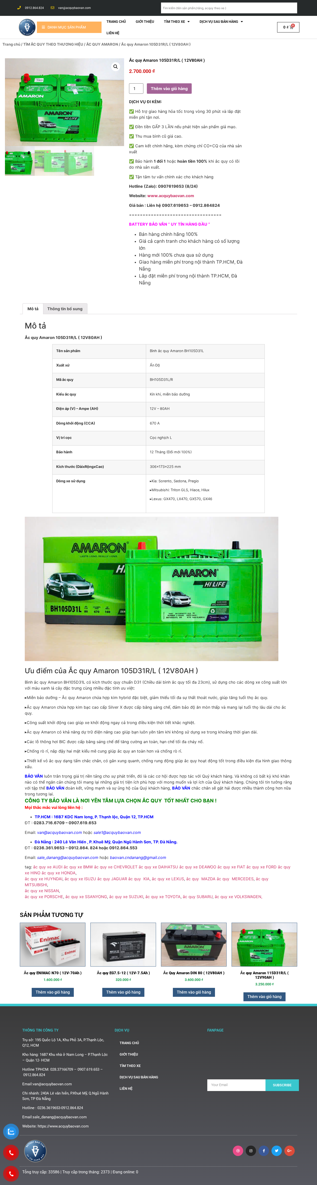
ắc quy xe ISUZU (80, 878)
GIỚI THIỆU (145, 22)
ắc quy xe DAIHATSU (158, 866)
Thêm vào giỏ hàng (169, 88)
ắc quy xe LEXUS (168, 878)
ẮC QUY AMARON (102, 44)
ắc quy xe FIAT (231, 866)
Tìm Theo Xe (174, 22)
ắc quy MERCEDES (235, 878)
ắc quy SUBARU (197, 896)
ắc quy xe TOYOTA (163, 896)
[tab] (33, 308)
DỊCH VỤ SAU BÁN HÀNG (219, 22)
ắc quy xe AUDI (47, 866)
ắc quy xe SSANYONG (86, 896)
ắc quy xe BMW (78, 866)
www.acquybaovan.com (170, 195)
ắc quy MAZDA (200, 878)
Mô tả (32, 308)
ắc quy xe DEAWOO (197, 866)
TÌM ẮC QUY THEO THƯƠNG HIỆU (53, 44)
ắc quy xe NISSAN (42, 890)
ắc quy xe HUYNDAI (43, 878)
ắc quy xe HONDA (59, 872)
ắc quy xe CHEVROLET (115, 866)
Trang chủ (116, 22)
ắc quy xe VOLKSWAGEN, (238, 896)
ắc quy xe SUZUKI (126, 896)
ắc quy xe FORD (261, 866)
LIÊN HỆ (112, 33)
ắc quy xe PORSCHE (44, 896)
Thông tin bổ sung (64, 308)
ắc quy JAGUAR (112, 878)
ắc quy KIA (139, 878)
